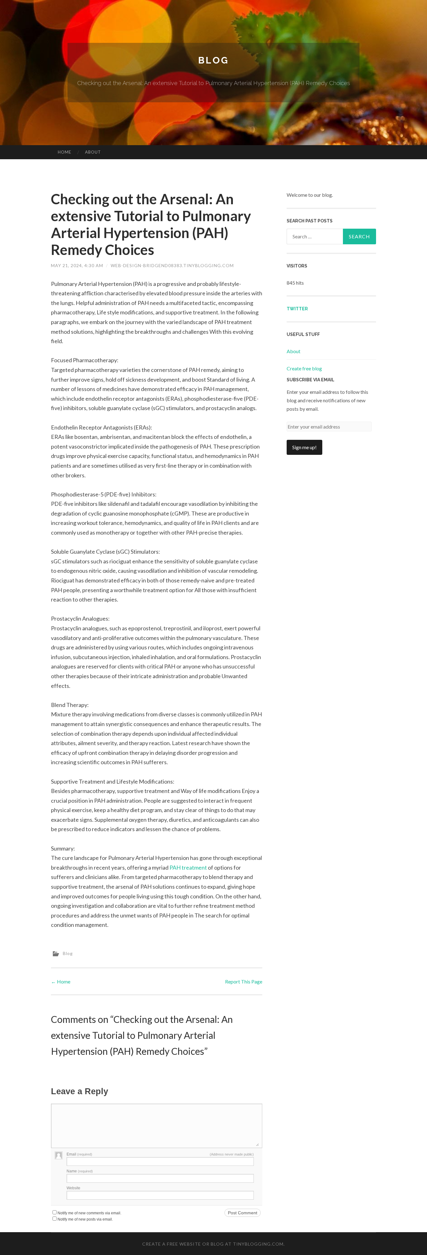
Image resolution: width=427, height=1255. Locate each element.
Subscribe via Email (310, 379)
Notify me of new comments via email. (89, 1213)
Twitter (297, 308)
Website (73, 1188)
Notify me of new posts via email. (85, 1219)
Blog (213, 60)
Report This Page (243, 981)
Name (80, 1171)
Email (79, 1154)
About (93, 152)
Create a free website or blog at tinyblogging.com (213, 1244)
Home (64, 152)
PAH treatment (188, 867)
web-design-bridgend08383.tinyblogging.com (172, 265)
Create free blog (304, 368)
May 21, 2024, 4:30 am (77, 265)
